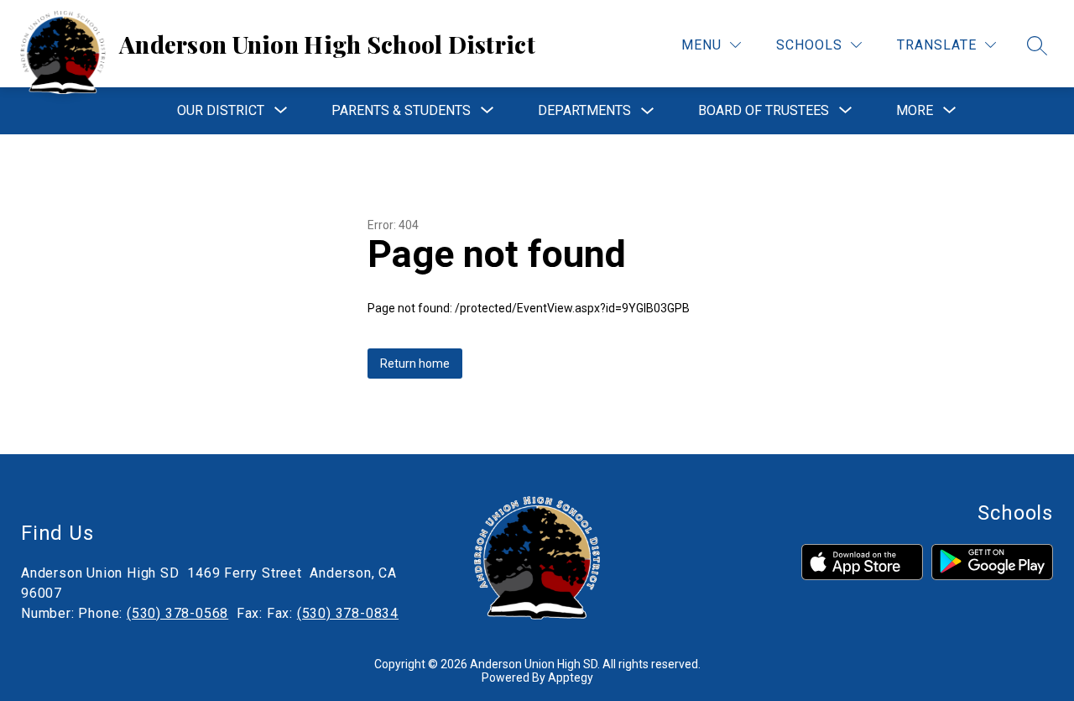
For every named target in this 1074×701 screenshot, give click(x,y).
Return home (415, 363)
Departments (584, 110)
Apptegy (570, 677)
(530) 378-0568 (177, 613)
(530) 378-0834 (348, 613)
